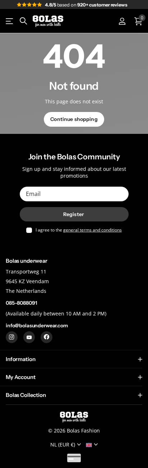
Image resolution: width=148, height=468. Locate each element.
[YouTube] (29, 337)
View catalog (10, 21)
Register (74, 214)
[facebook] (46, 337)
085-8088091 (21, 303)
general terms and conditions (92, 230)
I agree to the (78, 230)
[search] (23, 21)
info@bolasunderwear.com (37, 325)
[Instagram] (12, 337)
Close (74, 359)
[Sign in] (122, 21)
